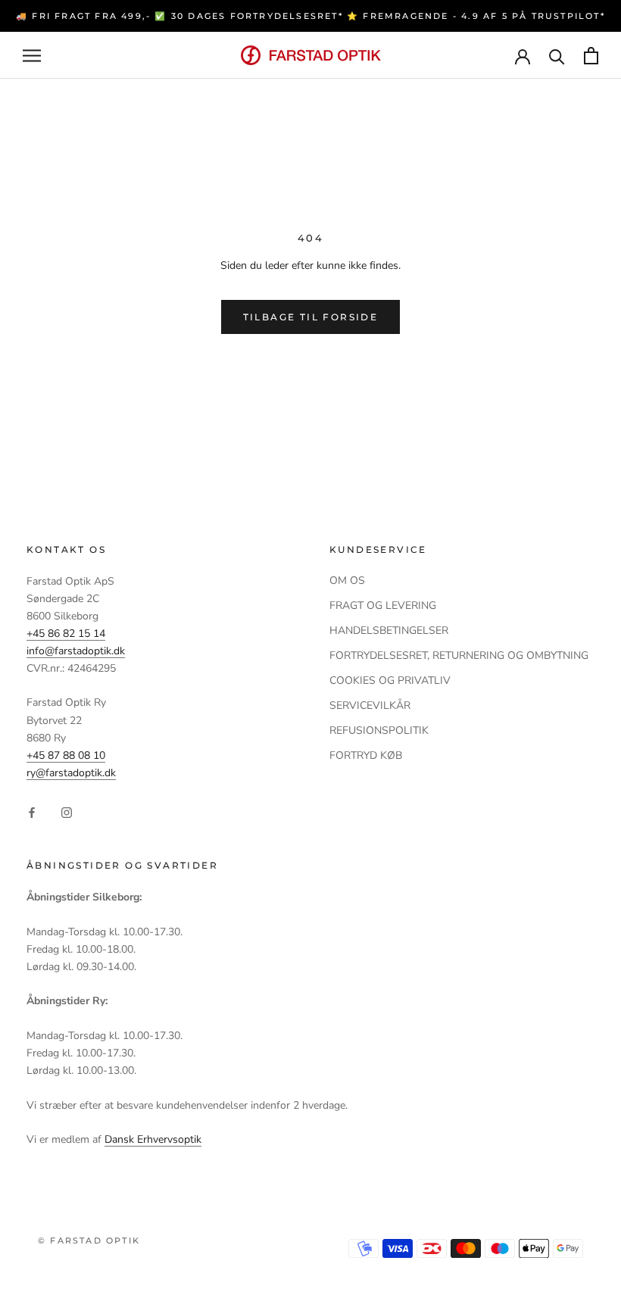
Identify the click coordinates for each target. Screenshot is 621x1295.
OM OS (347, 580)
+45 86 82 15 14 (66, 633)
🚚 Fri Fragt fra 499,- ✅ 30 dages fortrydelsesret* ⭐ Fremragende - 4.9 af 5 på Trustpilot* (310, 16)
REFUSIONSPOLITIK (379, 730)
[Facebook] (32, 811)
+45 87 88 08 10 (66, 755)
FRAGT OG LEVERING (382, 605)
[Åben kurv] (591, 55)
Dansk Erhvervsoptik (153, 1139)
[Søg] (557, 56)
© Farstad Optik (89, 1240)
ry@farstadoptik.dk (71, 773)
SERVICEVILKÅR (369, 705)
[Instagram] (66, 811)
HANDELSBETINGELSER (388, 630)
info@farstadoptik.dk (76, 651)
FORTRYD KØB (365, 755)
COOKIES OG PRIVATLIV (390, 680)
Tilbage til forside (311, 317)
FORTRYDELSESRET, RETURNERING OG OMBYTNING (458, 655)
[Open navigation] (32, 55)
